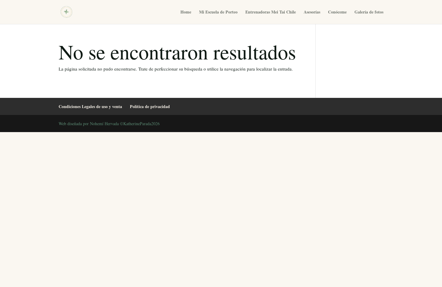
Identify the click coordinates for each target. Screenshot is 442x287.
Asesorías (312, 12)
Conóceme (337, 12)
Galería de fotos (369, 12)
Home (185, 12)
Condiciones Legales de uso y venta (90, 106)
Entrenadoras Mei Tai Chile (270, 12)
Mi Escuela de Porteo (218, 12)
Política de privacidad (150, 106)
